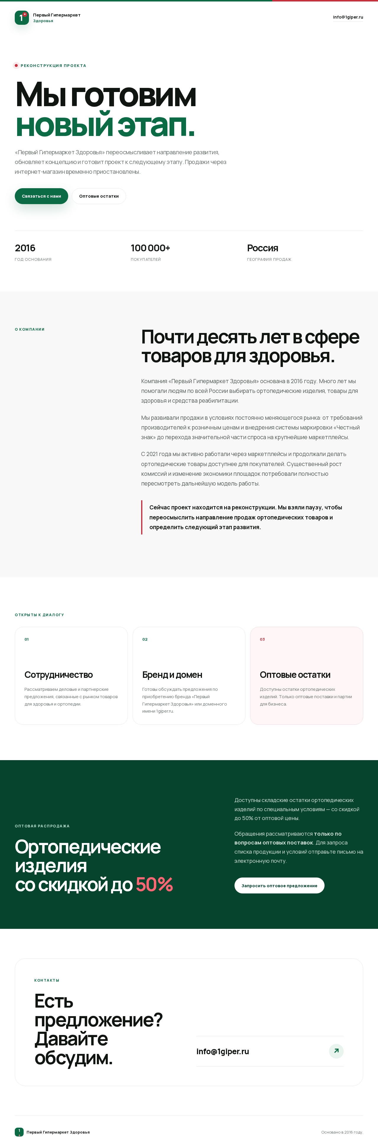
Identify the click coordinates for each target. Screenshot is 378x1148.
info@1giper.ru (348, 17)
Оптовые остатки (99, 196)
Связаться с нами (41, 196)
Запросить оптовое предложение (279, 885)
